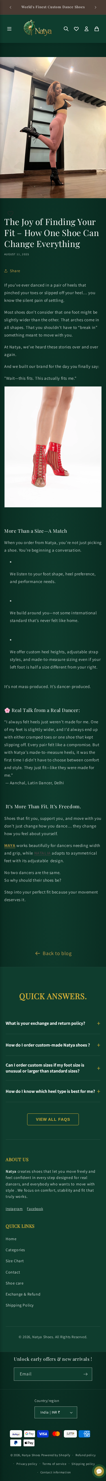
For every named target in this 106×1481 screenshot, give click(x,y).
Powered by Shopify (55, 1455)
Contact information (55, 1472)
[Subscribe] (85, 1374)
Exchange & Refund (23, 1294)
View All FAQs (53, 1119)
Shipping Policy (20, 1305)
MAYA (9, 845)
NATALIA (42, 853)
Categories (15, 1249)
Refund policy (85, 1455)
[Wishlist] (76, 29)
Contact (13, 1272)
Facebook (35, 1208)
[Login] (86, 29)
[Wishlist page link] (10, 213)
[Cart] (97, 29)
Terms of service (54, 1464)
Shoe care (14, 1283)
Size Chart (15, 1260)
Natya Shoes (42, 1336)
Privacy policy (26, 1464)
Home (11, 1238)
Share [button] (15, 270)
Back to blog (57, 953)
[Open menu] (9, 29)
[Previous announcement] (10, 7)
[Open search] (66, 29)
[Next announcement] (95, 7)
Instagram (14, 1208)
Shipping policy (83, 1464)
